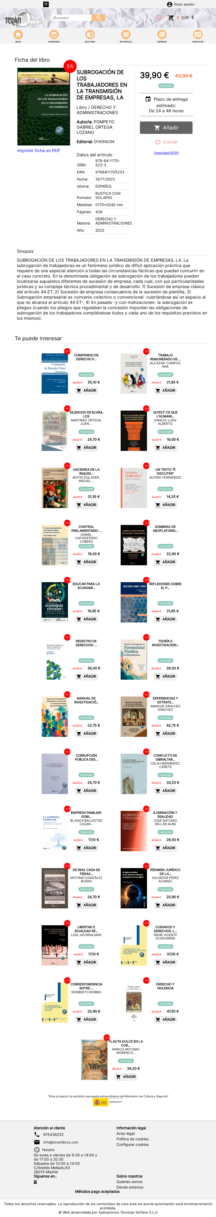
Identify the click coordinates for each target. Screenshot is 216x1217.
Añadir (169, 128)
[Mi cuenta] (169, 4)
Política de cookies (132, 1139)
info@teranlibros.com (60, 1142)
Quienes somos (129, 1182)
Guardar (169, 141)
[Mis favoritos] (159, 17)
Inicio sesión (184, 4)
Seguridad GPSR (166, 153)
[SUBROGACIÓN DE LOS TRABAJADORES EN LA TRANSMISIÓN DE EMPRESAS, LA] (43, 106)
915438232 (53, 1134)
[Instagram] (46, 4)
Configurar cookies (132, 1144)
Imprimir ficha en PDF (38, 150)
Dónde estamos (129, 1187)
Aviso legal (125, 1133)
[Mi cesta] (171, 17)
